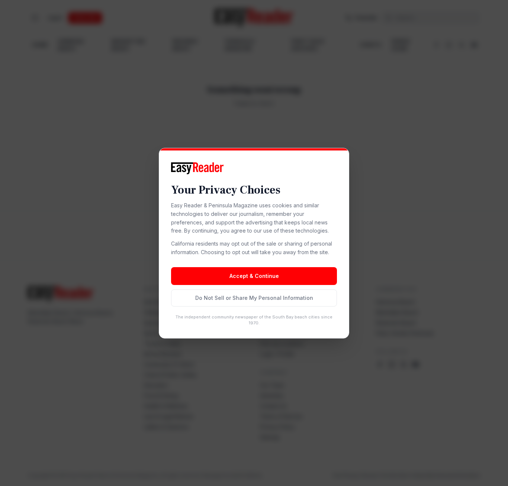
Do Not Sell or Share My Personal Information (254, 298)
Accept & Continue (254, 276)
